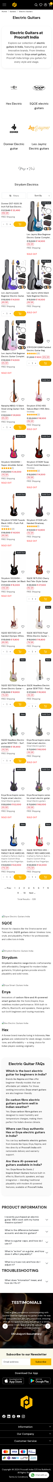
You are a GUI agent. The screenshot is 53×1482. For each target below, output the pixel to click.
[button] (45, 4)
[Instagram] (23, 1417)
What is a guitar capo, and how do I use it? (24, 1242)
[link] (36, 4)
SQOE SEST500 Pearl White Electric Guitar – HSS (38, 634)
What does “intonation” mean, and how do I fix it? (23, 1282)
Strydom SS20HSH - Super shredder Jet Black (13, 580)
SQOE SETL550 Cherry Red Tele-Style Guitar (38, 580)
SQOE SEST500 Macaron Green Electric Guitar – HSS (13, 687)
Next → (32, 893)
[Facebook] (4, 1417)
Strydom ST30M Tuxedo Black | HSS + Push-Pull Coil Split (13, 522)
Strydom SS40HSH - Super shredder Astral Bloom (12, 464)
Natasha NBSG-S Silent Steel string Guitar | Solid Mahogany (13, 407)
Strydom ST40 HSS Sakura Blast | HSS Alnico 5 (39, 407)
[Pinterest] (13, 1417)
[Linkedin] (9, 1417)
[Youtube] (18, 1417)
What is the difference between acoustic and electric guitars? (22, 1232)
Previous (5, 1326)
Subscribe (40, 1361)
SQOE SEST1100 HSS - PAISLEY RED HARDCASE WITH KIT (38, 852)
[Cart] (20, 224)
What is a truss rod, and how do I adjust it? (22, 1263)
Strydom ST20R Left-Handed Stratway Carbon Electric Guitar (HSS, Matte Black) (37, 522)
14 (25, 893)
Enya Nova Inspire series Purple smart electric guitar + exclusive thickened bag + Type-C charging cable (13, 797)
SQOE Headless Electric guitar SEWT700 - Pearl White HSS (38, 687)
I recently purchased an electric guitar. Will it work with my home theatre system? (22, 1219)
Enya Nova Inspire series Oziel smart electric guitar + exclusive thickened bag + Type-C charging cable (38, 742)
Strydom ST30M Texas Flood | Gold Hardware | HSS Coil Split (38, 464)
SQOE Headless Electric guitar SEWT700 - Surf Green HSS (12, 742)
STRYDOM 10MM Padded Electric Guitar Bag (39, 349)
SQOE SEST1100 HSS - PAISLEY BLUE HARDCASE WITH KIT (13, 852)
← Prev (7, 888)
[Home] (14, 5)
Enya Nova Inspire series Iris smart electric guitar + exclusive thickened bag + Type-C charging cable (39, 797)
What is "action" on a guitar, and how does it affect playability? (24, 1253)
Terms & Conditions (18, 1477)
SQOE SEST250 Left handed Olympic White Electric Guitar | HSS (12, 634)
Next (47, 1326)
